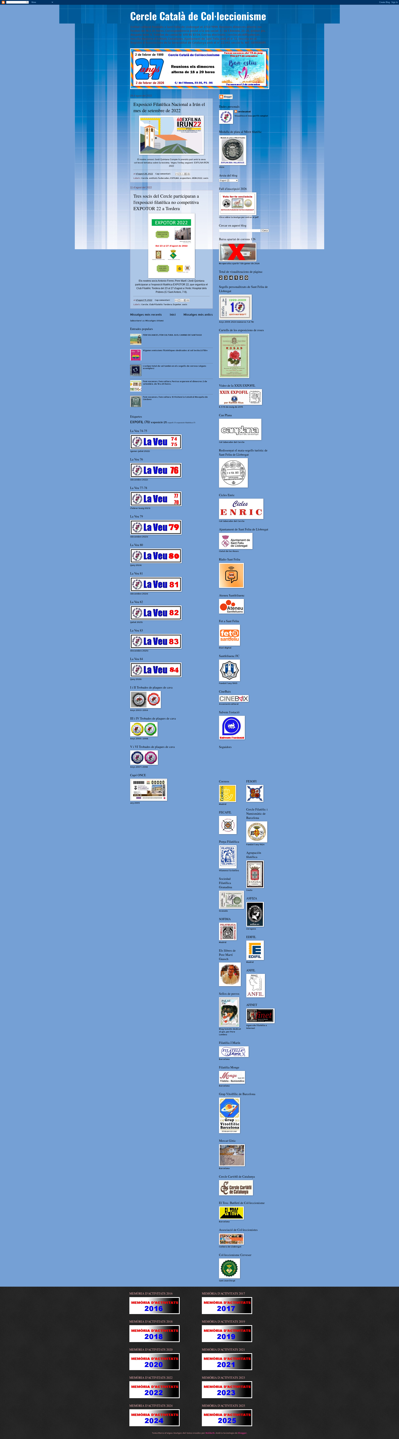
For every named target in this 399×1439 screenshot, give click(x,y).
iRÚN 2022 (197, 178)
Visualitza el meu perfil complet (251, 115)
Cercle (144, 178)
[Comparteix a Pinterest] (188, 174)
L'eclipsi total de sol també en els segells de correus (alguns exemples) (174, 367)
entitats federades (159, 178)
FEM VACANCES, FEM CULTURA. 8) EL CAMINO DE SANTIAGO (172, 335)
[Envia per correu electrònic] (176, 174)
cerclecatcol (244, 111)
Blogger (242, 1433)
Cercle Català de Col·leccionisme (198, 15)
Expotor (177, 304)
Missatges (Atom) (154, 320)
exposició (157, 422)
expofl (170, 423)
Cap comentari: (163, 173)
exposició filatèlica (184, 423)
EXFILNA (174, 178)
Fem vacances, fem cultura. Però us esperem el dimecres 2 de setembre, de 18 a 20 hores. (175, 382)
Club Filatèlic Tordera (160, 304)
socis (205, 178)
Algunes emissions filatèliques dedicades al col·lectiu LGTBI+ (175, 350)
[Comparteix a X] (182, 174)
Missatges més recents (146, 314)
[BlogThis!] (179, 174)
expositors (185, 178)
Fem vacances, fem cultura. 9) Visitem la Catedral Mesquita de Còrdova (175, 398)
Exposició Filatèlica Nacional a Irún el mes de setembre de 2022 (169, 107)
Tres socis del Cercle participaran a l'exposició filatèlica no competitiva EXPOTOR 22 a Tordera (166, 202)
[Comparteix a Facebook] (185, 174)
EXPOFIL (136, 422)
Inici (173, 314)
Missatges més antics (198, 314)
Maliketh (210, 1433)
